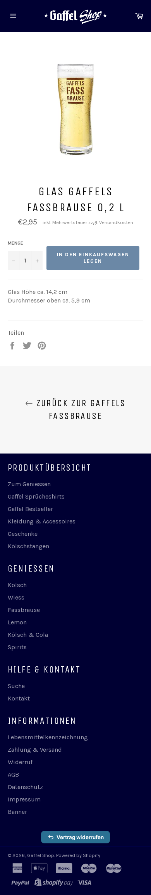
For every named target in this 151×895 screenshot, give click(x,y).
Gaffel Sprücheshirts (36, 496)
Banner (17, 811)
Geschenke (23, 533)
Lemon (17, 622)
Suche (16, 686)
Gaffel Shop (40, 855)
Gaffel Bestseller (30, 509)
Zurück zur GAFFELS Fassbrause (79, 409)
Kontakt (19, 698)
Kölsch (17, 585)
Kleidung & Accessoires (42, 521)
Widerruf (20, 762)
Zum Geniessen (29, 484)
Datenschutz (25, 787)
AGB (13, 774)
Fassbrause (24, 609)
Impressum (24, 799)
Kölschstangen (28, 546)
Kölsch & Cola (28, 634)
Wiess (16, 597)
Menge (15, 243)
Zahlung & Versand (35, 749)
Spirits (17, 647)
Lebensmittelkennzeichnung (48, 737)
